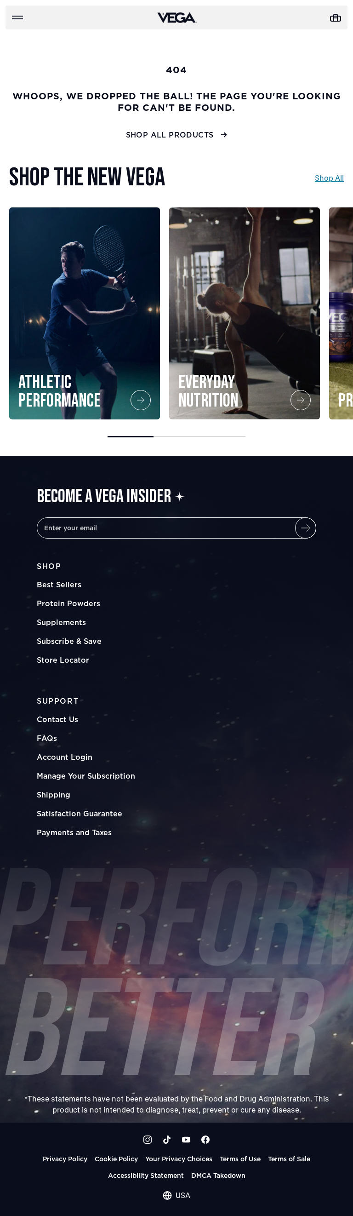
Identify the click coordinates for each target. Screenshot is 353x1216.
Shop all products (170, 135)
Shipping (53, 795)
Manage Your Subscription (86, 776)
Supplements (61, 622)
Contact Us (57, 719)
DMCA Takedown (218, 1175)
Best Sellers (59, 584)
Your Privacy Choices (178, 1158)
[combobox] (176, 1195)
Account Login (64, 757)
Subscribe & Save (69, 641)
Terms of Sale (289, 1158)
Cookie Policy (116, 1158)
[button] (131, 436)
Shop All (329, 177)
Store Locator (63, 660)
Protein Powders (68, 603)
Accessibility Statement (146, 1175)
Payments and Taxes (74, 832)
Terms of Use (240, 1158)
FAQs (47, 738)
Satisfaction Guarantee (79, 813)
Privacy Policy (65, 1158)
